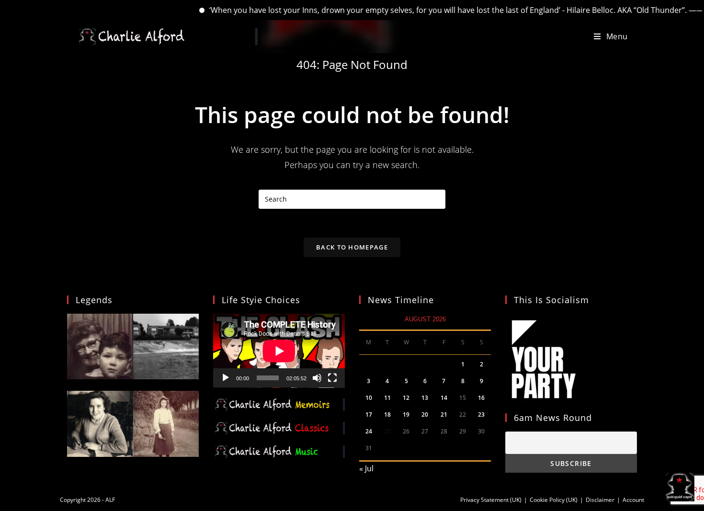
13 (424, 398)
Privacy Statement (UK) (491, 500)
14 (444, 398)
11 (387, 398)
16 (481, 398)
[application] (279, 351)
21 (444, 414)
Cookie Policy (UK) (554, 500)
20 (424, 414)
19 (406, 414)
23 (481, 414)
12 (406, 398)
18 (387, 414)
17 (368, 414)
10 (368, 398)
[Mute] (317, 378)
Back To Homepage (352, 247)
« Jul (366, 468)
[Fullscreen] (332, 378)
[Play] (225, 378)
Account (633, 500)
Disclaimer (600, 500)
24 (368, 431)
